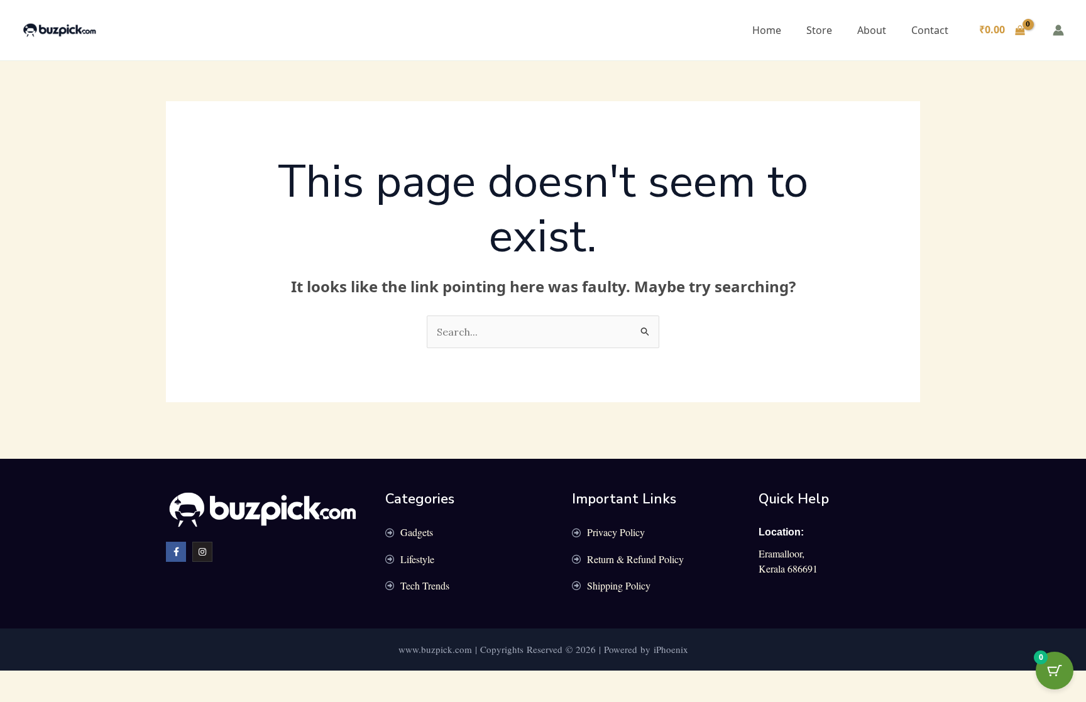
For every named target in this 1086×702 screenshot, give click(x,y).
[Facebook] (176, 552)
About (871, 30)
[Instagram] (202, 552)
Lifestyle (417, 559)
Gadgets (416, 532)
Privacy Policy (616, 532)
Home (766, 30)
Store (819, 30)
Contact (929, 30)
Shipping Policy (618, 585)
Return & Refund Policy (635, 559)
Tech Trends (424, 585)
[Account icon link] (1058, 30)
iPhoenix (671, 649)
